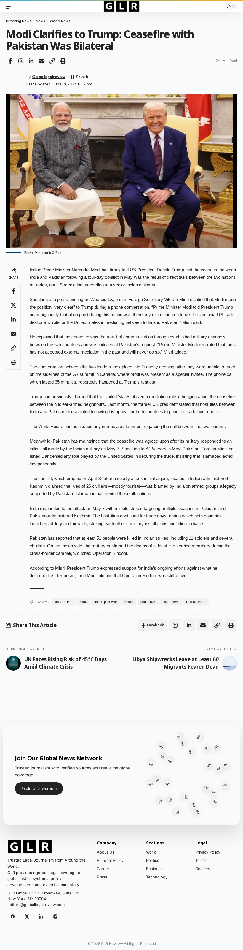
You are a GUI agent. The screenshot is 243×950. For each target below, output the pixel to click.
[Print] (63, 61)
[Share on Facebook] (10, 61)
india (83, 601)
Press (102, 877)
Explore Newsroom (39, 788)
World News (60, 21)
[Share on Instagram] (21, 61)
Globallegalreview (48, 76)
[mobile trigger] (11, 6)
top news (170, 601)
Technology (156, 877)
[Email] (42, 61)
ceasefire (63, 601)
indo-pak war (105, 601)
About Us (105, 852)
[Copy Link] (52, 61)
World (151, 852)
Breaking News (18, 21)
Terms (201, 860)
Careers (104, 868)
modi (128, 601)
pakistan (147, 601)
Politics (152, 860)
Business (154, 868)
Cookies (202, 868)
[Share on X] (13, 305)
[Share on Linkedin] (31, 61)
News (40, 21)
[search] (216, 6)
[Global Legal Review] (121, 6)
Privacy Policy (207, 852)
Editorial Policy (110, 860)
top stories (196, 601)
